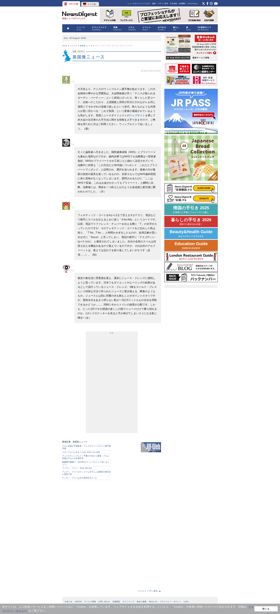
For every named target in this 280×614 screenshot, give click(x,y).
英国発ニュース (86, 46)
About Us (153, 602)
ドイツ (90, 3)
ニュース (73, 46)
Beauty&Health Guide (191, 233)
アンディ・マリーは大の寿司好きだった (79, 478)
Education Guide (191, 245)
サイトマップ (128, 602)
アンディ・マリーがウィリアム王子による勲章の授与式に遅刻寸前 (86, 473)
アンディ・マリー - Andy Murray (77, 468)
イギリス (71, 3)
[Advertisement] (111, 382)
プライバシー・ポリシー (170, 602)
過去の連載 (141, 602)
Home (64, 46)
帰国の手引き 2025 (191, 209)
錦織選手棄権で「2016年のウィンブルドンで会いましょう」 (86, 463)
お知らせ (68, 602)
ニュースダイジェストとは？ (139, 3)
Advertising (192, 3)
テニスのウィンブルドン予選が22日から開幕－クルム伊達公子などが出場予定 (85, 457)
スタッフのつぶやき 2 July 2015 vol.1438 (81, 452)
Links (186, 602)
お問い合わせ (104, 602)
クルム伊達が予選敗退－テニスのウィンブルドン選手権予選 (86, 447)
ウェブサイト (137, 115)
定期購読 (182, 3)
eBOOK (78, 602)
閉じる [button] (266, 609)
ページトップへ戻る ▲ (149, 591)
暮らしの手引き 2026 (191, 221)
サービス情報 (90, 602)
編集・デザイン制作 (160, 3)
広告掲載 (173, 3)
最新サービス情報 (188, 58)
